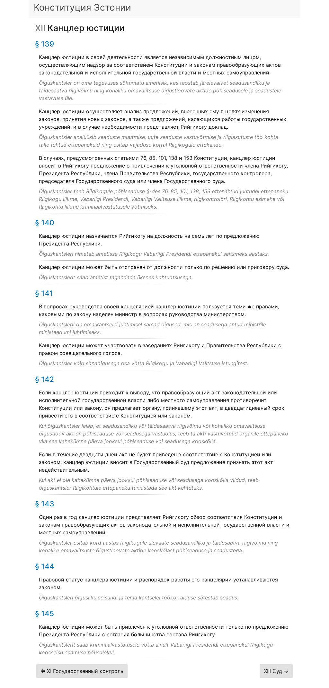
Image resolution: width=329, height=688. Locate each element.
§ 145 (44, 613)
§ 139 (44, 43)
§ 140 (44, 222)
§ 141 (44, 293)
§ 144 (44, 566)
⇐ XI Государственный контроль (81, 671)
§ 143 (44, 503)
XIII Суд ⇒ (276, 671)
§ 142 (44, 379)
